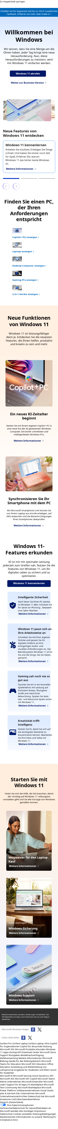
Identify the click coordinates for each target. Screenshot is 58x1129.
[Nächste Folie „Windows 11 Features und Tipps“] (16, 186)
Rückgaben (14, 1055)
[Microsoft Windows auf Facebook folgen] (33, 1029)
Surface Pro (6, 1043)
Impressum (40, 1110)
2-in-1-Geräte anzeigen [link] (25, 294)
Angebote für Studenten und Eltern (32, 1069)
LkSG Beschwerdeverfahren (26, 1099)
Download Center (30, 1052)
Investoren (5, 1099)
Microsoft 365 (7, 1049)
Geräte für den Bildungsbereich (25, 1061)
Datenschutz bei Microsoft (41, 1096)
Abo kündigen (26, 1110)
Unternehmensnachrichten (13, 1096)
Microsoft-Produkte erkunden (30, 1049)
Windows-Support (21, 995)
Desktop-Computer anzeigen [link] (28, 265)
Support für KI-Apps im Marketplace (24, 1084)
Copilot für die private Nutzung (36, 1046)
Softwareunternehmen (28, 1090)
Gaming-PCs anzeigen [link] (24, 279)
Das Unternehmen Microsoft (30, 1093)
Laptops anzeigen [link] (22, 251)
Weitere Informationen (30, 1058)
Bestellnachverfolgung (32, 1055)
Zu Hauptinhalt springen (12, 1)
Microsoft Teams (46, 1078)
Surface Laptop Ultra (38, 1043)
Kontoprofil (15, 1052)
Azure (35, 1075)
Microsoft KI (6, 1075)
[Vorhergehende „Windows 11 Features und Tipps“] (6, 186)
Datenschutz (6, 1113)
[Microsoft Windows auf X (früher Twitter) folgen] (39, 1029)
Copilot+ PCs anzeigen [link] (24, 237)
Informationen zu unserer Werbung (34, 1116)
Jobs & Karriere (7, 1093)
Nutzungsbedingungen (44, 1113)
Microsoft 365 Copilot (26, 1078)
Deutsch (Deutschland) (11, 1102)
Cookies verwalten (22, 1113)
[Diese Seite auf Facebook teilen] (23, 1037)
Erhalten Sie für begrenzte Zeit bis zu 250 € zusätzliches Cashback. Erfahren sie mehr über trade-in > (29, 12)
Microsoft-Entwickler (32, 1081)
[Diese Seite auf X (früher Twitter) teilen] (30, 1037)
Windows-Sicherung (23, 928)
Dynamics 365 (46, 1075)
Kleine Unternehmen (10, 1081)
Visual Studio (47, 1090)
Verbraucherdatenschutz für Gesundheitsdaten (24, 1108)
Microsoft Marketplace (29, 1087)
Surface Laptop (20, 1043)
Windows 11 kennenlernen (26, 145)
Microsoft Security (22, 1075)
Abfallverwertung (9, 1058)
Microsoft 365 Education (34, 1063)
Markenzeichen (8, 1116)
